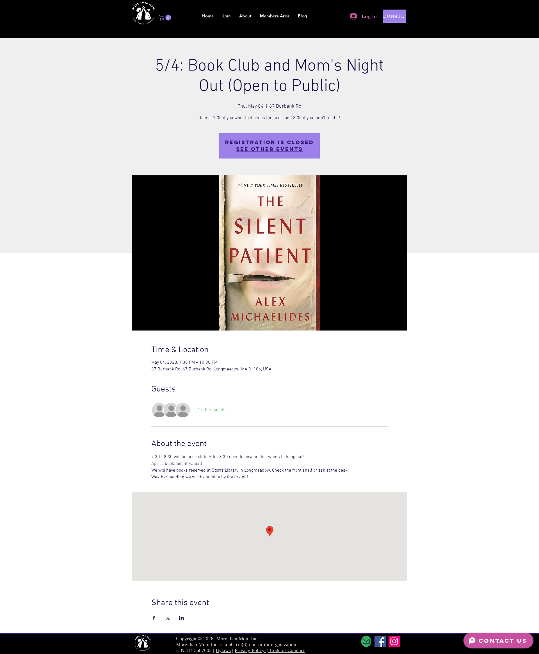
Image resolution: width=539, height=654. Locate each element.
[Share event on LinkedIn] (181, 618)
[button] (165, 18)
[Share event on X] (167, 618)
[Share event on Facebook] (154, 618)
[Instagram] (394, 641)
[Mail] (366, 641)
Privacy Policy (250, 650)
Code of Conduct (287, 650)
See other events (269, 149)
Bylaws (223, 650)
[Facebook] (380, 641)
